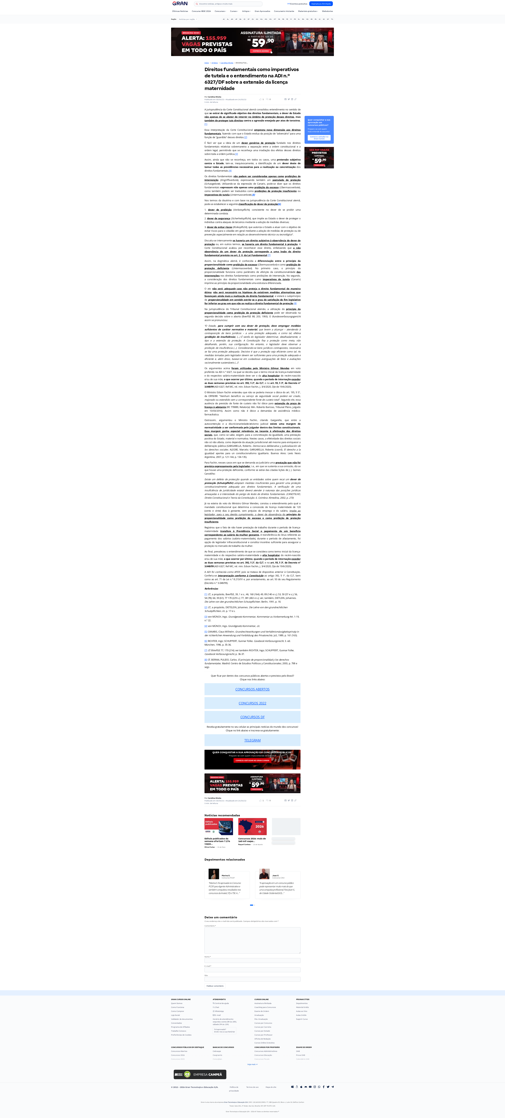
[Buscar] (197, 4)
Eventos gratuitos (298, 4)
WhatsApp (219, 1011)
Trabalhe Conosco (178, 1031)
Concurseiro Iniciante (284, 11)
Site (206, 975)
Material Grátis (302, 1007)
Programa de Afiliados (180, 1027)
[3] (236, 154)
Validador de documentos (182, 1019)
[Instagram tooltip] (314, 1087)
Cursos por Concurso (263, 1023)
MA (261, 19)
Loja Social (175, 1015)
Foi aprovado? (224, 1030)
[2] (245, 137)
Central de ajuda (222, 1003)
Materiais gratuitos (307, 11)
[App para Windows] (292, 1087)
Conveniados (176, 1023)
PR (295, 19)
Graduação (259, 1015)
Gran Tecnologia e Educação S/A (236, 1102)
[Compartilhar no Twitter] (288, 99)
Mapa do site (271, 1087)
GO (257, 19)
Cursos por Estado (262, 1031)
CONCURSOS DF (252, 717)
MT (275, 19)
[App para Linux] (297, 1087)
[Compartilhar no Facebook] (285, 99)
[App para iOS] (301, 1087)
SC (320, 19)
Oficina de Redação (262, 1039)
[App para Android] (305, 1087)
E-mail (207, 966)
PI (291, 19)
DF (249, 19)
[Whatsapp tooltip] (319, 1087)
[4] (230, 170)
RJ (299, 19)
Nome (207, 957)
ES (253, 19)
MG (266, 19)
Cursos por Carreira (262, 1027)
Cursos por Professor (263, 1035)
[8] (295, 303)
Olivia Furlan (209, 847)
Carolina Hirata (227, 63)
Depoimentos (302, 1003)
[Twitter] (328, 1087)
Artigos (245, 11)
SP (328, 19)
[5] (205, 631)
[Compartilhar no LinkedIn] (291, 99)
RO (307, 19)
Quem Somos (176, 1003)
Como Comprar (177, 1011)
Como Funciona (177, 1007)
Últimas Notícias (180, 11)
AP (236, 19)
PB (283, 19)
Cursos (233, 11)
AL (228, 19)
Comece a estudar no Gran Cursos (252, 760)
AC (224, 19)
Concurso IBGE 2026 (201, 11)
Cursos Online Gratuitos (264, 1043)
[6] (279, 204)
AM (232, 19)
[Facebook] (323, 1087)
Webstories (327, 11)
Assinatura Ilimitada (321, 4)
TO (332, 19)
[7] (269, 255)
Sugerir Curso (302, 1019)
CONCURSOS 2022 (252, 703)
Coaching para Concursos (265, 1007)
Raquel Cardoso (244, 844)
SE (324, 19)
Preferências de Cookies (181, 1035)
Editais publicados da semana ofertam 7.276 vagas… (217, 841)
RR (311, 19)
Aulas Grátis (301, 1015)
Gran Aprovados (262, 11)
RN (303, 19)
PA (279, 19)
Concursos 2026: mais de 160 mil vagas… (252, 840)
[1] (205, 124)
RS (316, 19)
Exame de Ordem (261, 1011)
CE (244, 19)
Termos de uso (252, 1087)
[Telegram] (332, 1087)
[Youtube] (310, 1087)
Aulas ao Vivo (301, 1011)
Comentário (210, 926)
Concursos (219, 11)
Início (206, 63)
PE (287, 19)
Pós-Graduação (261, 1019)
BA (240, 19)
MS (270, 19)
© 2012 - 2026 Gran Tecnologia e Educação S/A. (194, 1087)
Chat (217, 1007)
